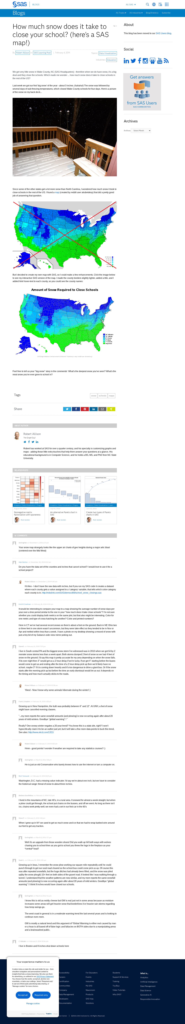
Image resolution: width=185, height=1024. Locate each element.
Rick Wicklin (25, 520)
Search (147, 4)
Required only (41, 995)
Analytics (17, 505)
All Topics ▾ (121, 13)
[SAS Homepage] (21, 4)
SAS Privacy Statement (45, 976)
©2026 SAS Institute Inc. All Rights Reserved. (88, 1016)
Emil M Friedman (25, 604)
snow (93, 396)
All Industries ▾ (135, 13)
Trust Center (62, 1016)
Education (111, 60)
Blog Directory (152, 13)
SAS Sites (166, 4)
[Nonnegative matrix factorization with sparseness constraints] (29, 490)
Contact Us (160, 4)
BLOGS (35, 4)
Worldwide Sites (154, 4)
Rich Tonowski (24, 776)
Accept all (23, 995)
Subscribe (166, 13)
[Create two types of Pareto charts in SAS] (101, 490)
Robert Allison (22, 52)
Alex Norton (23, 562)
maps (111, 396)
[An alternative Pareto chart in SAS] (65, 490)
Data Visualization (107, 53)
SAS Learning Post (42, 52)
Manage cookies (33, 1003)
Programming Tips (43, 505)
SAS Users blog (163, 33)
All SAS (129, 4)
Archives (127, 130)
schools (102, 396)
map (57, 192)
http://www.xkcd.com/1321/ (41, 732)
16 (116, 26)
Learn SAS (113, 505)
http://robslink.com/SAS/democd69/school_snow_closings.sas (71, 593)
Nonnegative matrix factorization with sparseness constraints (27, 514)
